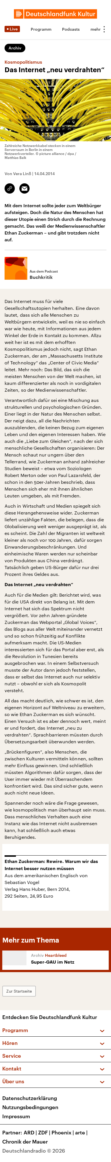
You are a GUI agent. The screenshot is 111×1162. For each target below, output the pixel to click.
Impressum (16, 1116)
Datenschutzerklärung (29, 1098)
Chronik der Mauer (25, 1141)
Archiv (15, 47)
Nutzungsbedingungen (30, 1107)
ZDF (44, 1132)
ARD (30, 1132)
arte (81, 1132)
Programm (41, 29)
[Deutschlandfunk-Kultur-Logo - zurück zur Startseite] (55, 14)
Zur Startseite (19, 991)
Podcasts (71, 29)
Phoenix (63, 1132)
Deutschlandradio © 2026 (33, 1151)
